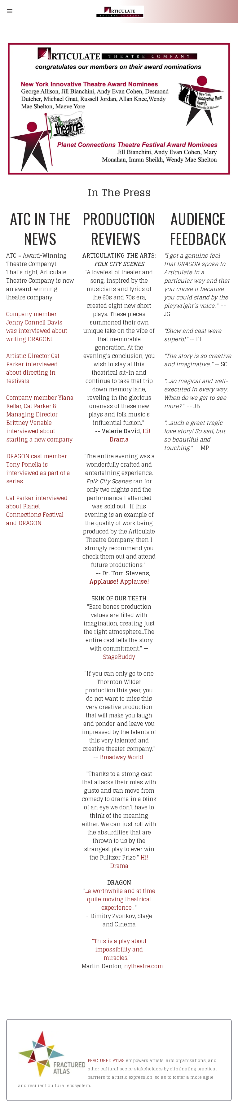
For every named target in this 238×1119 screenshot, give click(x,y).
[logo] (119, 12)
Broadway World (121, 757)
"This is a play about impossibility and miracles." (119, 949)
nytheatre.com (143, 966)
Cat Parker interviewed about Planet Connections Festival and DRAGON (37, 510)
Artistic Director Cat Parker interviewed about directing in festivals (33, 368)
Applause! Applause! (119, 581)
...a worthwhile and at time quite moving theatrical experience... (120, 899)
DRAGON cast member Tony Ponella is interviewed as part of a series (38, 468)
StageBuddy (119, 657)
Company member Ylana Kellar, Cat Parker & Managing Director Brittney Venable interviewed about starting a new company (39, 418)
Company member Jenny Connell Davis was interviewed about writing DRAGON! (36, 326)
